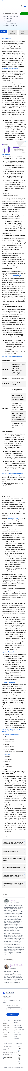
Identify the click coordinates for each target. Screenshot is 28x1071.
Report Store (6, 1025)
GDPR (15, 1036)
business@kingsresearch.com (8, 1052)
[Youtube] (20, 1062)
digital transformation (13, 518)
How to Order (17, 1025)
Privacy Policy (17, 1034)
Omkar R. (9, 21)
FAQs (15, 1031)
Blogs (4, 1029)
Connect (5, 1034)
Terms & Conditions (19, 1029)
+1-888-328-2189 (7, 1054)
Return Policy (17, 1032)
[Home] (8, 6)
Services (5, 1023)
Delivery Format (18, 1027)
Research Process (7, 1032)
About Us (5, 1031)
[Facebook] (20, 1047)
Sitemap (5, 1036)
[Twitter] (20, 1058)
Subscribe (12, 1014)
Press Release (6, 1027)
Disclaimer (16, 1038)
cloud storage (17, 275)
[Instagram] (19, 1051)
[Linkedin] (20, 1055)
